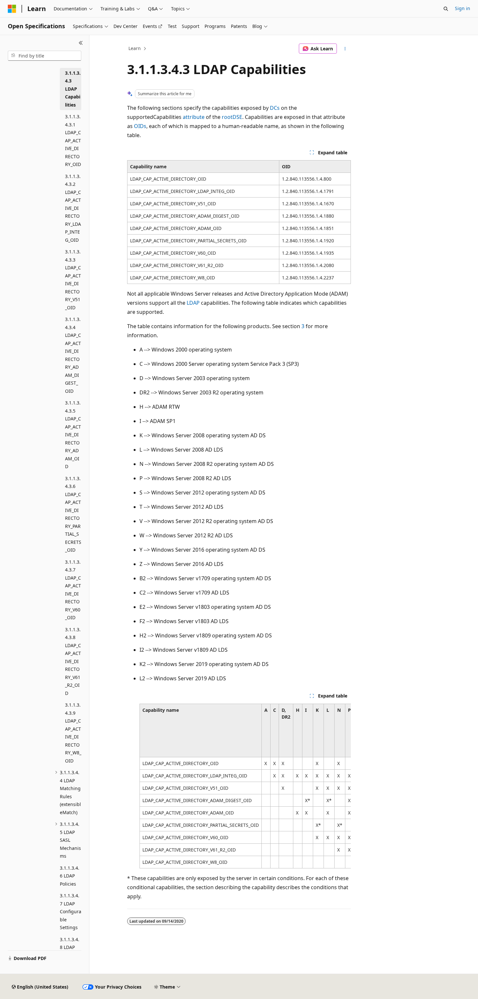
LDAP (193, 302)
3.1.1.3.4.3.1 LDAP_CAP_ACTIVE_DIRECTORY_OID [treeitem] (73, 140)
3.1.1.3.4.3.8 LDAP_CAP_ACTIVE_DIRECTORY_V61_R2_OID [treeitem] (73, 661)
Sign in (462, 8)
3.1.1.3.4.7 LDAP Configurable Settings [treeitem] (70, 911)
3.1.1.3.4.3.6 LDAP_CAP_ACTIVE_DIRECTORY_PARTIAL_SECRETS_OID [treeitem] (73, 514)
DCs (275, 107)
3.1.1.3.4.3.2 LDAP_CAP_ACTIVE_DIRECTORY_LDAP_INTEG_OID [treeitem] (73, 208)
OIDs (140, 126)
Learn (134, 48)
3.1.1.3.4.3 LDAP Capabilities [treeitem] (73, 89)
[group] (245, 786)
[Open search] (445, 9)
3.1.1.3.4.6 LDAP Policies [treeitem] (69, 876)
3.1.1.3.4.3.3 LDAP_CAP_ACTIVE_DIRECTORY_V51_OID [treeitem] (73, 280)
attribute (194, 117)
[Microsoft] (12, 9)
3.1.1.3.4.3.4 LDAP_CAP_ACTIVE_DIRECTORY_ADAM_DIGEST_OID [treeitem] (73, 355)
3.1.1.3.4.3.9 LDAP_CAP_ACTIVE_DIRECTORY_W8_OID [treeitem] (73, 733)
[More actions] (345, 49)
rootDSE (232, 117)
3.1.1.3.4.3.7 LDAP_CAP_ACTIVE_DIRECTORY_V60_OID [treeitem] (73, 590)
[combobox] (44, 56)
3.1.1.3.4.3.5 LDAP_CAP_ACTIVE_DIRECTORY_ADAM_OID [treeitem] (73, 434)
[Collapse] (80, 43)
